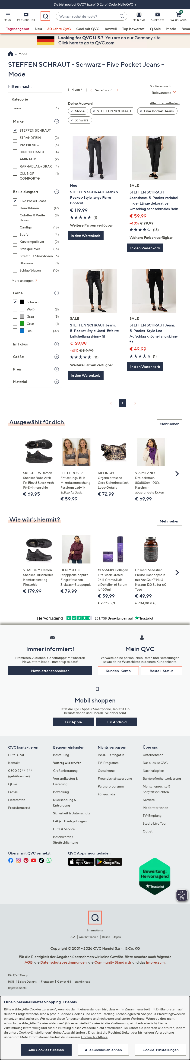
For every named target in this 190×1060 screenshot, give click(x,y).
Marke (18, 121)
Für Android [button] (117, 722)
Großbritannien (88, 937)
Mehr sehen (169, 423)
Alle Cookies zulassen (46, 1049)
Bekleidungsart (25, 191)
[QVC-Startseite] (10, 54)
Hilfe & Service (64, 829)
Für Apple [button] (73, 722)
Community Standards (113, 962)
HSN (11, 981)
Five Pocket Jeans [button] (158, 111)
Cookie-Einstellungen (160, 1049)
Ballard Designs (27, 981)
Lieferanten (16, 800)
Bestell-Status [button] (161, 670)
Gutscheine (106, 770)
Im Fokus (20, 344)
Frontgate (47, 981)
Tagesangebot (17, 28)
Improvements (17, 988)
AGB (29, 962)
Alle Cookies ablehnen (103, 1049)
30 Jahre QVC (59, 28)
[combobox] (86, 16)
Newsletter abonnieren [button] (50, 670)
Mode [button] (79, 111)
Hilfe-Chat (16, 755)
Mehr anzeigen (23, 280)
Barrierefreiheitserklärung (162, 778)
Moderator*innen (155, 808)
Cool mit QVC (87, 28)
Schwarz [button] (81, 120)
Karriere (149, 800)
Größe (18, 356)
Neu (38, 28)
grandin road (82, 981)
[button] (7, 17)
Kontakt (14, 763)
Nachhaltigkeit (153, 770)
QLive (12, 784)
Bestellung (61, 755)
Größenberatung (65, 770)
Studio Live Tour (155, 823)
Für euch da (106, 794)
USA (72, 937)
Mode (171, 28)
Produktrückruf (19, 808)
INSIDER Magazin (111, 755)
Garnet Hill (64, 981)
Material (20, 381)
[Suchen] (122, 16)
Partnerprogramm (111, 786)
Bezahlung (61, 792)
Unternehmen (153, 755)
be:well (111, 28)
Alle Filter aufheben (165, 103)
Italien (106, 937)
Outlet (147, 831)
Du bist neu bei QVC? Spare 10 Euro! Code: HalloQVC (94, 4)
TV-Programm (108, 763)
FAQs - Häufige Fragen (70, 821)
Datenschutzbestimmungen (63, 962)
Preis (17, 369)
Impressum (155, 962)
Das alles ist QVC (155, 763)
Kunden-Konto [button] (118, 670)
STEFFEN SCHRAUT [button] (114, 111)
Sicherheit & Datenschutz (71, 813)
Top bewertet (133, 28)
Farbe (18, 293)
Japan (117, 937)
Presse (13, 792)
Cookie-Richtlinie (94, 1037)
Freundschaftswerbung (115, 778)
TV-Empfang (152, 815)
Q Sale (155, 28)
